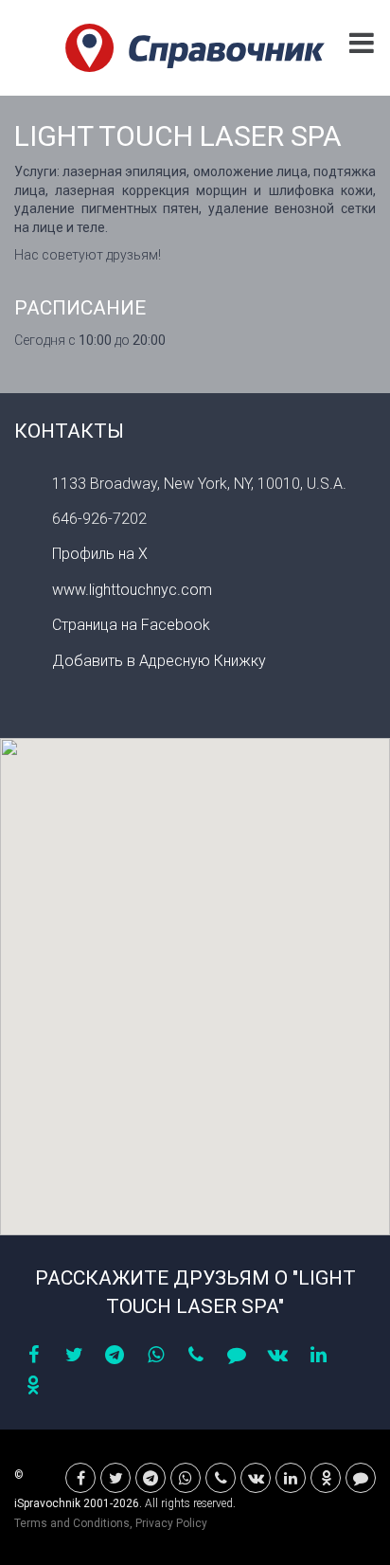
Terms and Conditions (72, 1523)
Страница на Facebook (131, 625)
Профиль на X (100, 554)
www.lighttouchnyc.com (132, 590)
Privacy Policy (171, 1523)
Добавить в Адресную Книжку (159, 661)
